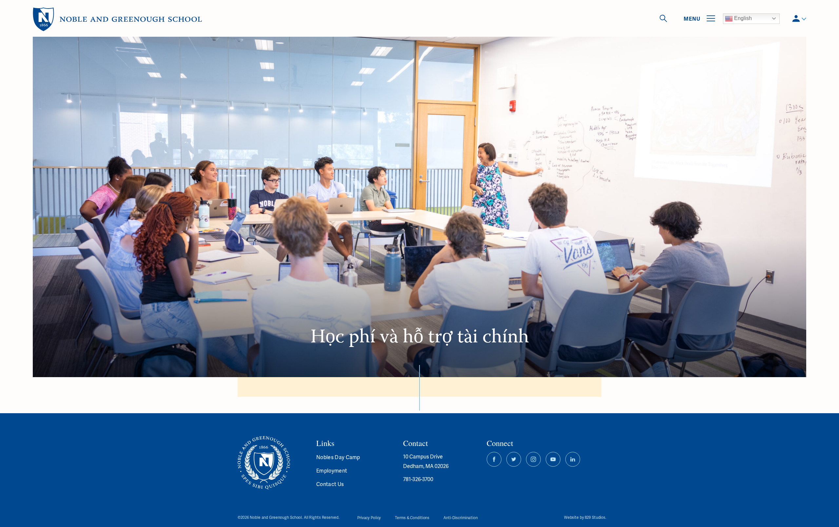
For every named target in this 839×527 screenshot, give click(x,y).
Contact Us (330, 484)
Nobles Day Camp (338, 457)
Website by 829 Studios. (585, 518)
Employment (331, 470)
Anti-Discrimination (460, 517)
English (742, 18)
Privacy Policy (369, 517)
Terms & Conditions (412, 517)
